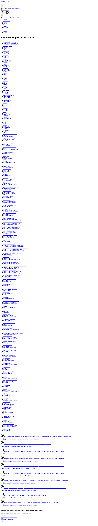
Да (1, 515)
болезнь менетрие (7, 158)
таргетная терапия (7, 394)
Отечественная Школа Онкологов (11, 8)
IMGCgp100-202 (7, 88)
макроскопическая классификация (11, 277)
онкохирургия (6, 314)
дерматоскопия (7, 180)
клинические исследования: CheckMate (13, 220)
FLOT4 (5, 78)
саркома (5, 377)
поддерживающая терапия (9, 341)
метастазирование (7, 284)
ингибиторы (6, 200)
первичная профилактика (9, 327)
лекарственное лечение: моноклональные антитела (15, 248)
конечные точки (7, 236)
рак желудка (6, 359)
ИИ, (4, 194)
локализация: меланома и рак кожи (12, 260)
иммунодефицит (7, 197)
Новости (5, 24)
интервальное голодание (9, 202)
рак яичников (6, 367)
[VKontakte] (4, 524)
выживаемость (7, 169)
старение (5, 386)
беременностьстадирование (10, 154)
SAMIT (5, 122)
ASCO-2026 (6, 53)
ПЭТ (4, 354)
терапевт (5, 398)
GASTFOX (6, 82)
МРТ (4, 294)
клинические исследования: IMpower (12, 222)
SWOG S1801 (6, 130)
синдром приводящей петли (10, 380)
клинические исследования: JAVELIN (12, 224)
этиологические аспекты (9, 431)
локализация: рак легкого (9, 270)
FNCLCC (5, 79)
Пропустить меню (5, 1)
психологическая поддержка (10, 352)
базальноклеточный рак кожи (10, 150)
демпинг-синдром (7, 179)
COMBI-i (5, 68)
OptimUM (5, 117)
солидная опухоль (7, 383)
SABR (5, 121)
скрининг (5, 382)
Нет (4, 515)
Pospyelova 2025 (7, 118)
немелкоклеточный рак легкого (11, 301)
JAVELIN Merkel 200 (8, 95)
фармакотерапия (7, 408)
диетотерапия (6, 183)
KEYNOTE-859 (7, 99)
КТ (4, 240)
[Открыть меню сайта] (7, 12)
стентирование (7, 390)
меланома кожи (7, 281)
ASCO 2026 (6, 52)
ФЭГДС (5, 413)
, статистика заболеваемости (10, 44)
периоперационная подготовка (11, 329)
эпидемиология (7, 430)
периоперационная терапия (10, 330)
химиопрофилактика (8, 416)
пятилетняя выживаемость (9, 355)
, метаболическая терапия (9, 42)
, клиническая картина (8, 40)
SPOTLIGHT (6, 127)
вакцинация (6, 161)
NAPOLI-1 (6, 110)
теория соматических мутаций (10, 396)
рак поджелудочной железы (10, 364)
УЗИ (4, 403)
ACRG (5, 47)
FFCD (4, 77)
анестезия (5, 144)
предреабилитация (8, 343)
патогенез (5, 324)
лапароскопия (6, 241)
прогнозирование (7, 345)
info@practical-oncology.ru (7, 519)
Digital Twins (6, 70)
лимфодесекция (7, 254)
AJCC (4, 49)
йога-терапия (6, 206)
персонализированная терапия (10, 338)
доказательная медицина (9, 188)
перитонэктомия (7, 336)
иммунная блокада (8, 196)
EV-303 (5, 74)
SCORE (5, 125)
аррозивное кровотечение (9, 147)
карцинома (6, 214)
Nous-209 (5, 113)
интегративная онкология (9, 201)
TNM (4, 132)
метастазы (5, 285)
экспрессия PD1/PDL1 (8, 424)
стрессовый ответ (7, 393)
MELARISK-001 (7, 105)
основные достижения (8, 317)
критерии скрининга (8, 238)
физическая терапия (8, 412)
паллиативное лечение (9, 323)
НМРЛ (5, 306)
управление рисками (8, 404)
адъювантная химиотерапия (10, 138)
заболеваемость (7, 191)
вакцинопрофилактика (9, 162)
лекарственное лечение (9, 244)
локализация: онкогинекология (11, 263)
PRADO (5, 119)
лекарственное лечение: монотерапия (12, 249)
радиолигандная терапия (9, 356)
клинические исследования (10, 219)
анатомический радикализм (10, 143)
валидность (6, 165)
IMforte (5, 87)
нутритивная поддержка (9, 307)
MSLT (4, 106)
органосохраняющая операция (10, 316)
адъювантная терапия (8, 136)
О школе (5, 27)
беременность (6, 153)
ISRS (4, 91)
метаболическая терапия (9, 282)
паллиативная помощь (8, 321)
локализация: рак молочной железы (12, 271)
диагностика (6, 182)
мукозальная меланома (8, 295)
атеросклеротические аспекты (10, 149)
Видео (5, 22)
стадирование (6, 385)
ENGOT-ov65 (6, 71)
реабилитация (6, 368)
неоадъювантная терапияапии (10, 303)
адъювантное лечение (8, 139)
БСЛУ (4, 160)
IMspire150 (6, 90)
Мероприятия (6, 21)
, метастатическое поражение (10, 43)
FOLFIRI (5, 81)
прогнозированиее (8, 346)
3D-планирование (7, 46)
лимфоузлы (6, 257)
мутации (5, 297)
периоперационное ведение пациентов (13, 333)
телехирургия (6, 395)
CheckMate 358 (7, 60)
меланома (5, 280)
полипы (5, 342)
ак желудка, (6, 140)
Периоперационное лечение (10, 334)
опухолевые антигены (8, 315)
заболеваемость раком (8, 192)
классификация (7, 216)
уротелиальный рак (8, 405)
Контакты (5, 28)
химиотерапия (6, 417)
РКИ (4, 376)
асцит (4, 148)
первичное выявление (8, 328)
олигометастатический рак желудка (12, 310)
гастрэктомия (6, 170)
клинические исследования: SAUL (12, 227)
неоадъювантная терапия (9, 302)
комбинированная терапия (9, 232)
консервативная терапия (9, 237)
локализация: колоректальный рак (11, 259)
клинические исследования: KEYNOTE (13, 226)
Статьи (5, 26)
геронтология (6, 175)
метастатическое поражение (10, 289)
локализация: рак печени (9, 272)
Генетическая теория (8, 172)
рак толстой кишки (8, 365)
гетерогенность (7, 176)
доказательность (7, 189)
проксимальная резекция (9, 347)
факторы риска (7, 407)
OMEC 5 (5, 116)
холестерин (6, 421)
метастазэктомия (7, 286)
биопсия (5, 157)
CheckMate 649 (7, 61)
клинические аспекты (8, 218)
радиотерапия (6, 358)
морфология (6, 292)
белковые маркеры (8, 152)
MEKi (4, 104)
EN (1, 9)
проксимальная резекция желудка (11, 349)
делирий (5, 178)
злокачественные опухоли (9, 193)
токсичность (6, 402)
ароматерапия (6, 145)
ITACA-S (5, 92)
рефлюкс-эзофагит (7, 373)
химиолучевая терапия (9, 415)
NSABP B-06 (6, 114)
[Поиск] (3, 12)
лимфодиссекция (7, 255)
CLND (5, 66)
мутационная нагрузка (8, 298)
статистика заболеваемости (10, 387)
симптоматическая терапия (10, 378)
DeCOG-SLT (6, 69)
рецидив (5, 374)
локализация (6, 258)
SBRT (4, 123)
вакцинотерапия (7, 163)
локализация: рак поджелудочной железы (13, 273)
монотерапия (6, 290)
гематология (6, 171)
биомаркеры (6, 156)
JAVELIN (5, 93)
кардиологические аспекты (10, 210)
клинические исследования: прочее (12, 228)
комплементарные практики (10, 235)
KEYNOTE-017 (7, 96)
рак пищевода (6, 363)
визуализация (6, 166)
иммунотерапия (7, 198)
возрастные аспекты (8, 167)
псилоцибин (6, 351)
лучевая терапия (7, 276)
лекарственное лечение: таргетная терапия (13, 251)
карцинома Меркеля (8, 215)
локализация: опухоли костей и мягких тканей (14, 266)
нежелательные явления (9, 299)
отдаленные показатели (9, 319)
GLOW (5, 83)
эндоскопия (6, 427)
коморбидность (7, 233)
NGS (4, 112)
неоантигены (6, 305)
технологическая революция (10, 400)
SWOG (5, 128)
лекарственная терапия (9, 242)
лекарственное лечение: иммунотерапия (13, 246)
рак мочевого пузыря (8, 361)
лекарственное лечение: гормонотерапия (13, 245)
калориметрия (6, 207)
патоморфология (7, 325)
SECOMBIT (6, 126)
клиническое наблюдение (9, 231)
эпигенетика (6, 429)
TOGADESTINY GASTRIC (10, 134)
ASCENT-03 (6, 51)
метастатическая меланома (10, 288)
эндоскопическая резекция (9, 426)
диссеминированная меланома (10, 184)
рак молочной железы (8, 360)
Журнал (5, 23)
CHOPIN (5, 62)
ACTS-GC (5, 48)
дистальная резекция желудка (10, 185)
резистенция (6, 372)
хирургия (5, 420)
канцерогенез (6, 209)
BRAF (5, 57)
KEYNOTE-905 (7, 100)
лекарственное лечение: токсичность (12, 253)
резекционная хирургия (9, 371)
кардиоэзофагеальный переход (10, 211)
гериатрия (5, 174)
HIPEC (5, 84)
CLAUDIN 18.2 (7, 65)
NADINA (5, 108)
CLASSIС (5, 64)
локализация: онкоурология (10, 264)
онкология (6, 312)
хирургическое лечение (9, 418)
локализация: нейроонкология (10, 262)
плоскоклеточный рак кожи (10, 339)
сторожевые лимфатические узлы (11, 391)
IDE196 (5, 86)
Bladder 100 (6, 56)
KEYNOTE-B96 (7, 101)
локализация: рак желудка (9, 268)
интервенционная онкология (10, 204)
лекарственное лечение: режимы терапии (13, 250)
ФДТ (4, 411)
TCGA (5, 131)
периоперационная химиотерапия (11, 332)
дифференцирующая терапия (10, 187)
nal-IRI (5, 109)
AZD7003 (5, 55)
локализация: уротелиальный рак (11, 275)
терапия (5, 399)
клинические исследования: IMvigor (12, 223)
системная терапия (8, 381)
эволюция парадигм (8, 422)
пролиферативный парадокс (10, 350)
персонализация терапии (9, 337)
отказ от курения (7, 320)
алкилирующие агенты (9, 141)
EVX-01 (5, 75)
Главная (5, 19)
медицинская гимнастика (9, 279)
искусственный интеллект (9, 205)
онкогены (5, 311)
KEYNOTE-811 (7, 97)
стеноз (5, 389)
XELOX (5, 135)
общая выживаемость (8, 308)
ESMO (5, 73)
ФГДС (5, 409)
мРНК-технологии (8, 293)
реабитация (6, 369)
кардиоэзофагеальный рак (9, 213)
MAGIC (5, 103)
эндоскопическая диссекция (10, 425)
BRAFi (5, 59)
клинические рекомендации (10, 229)
